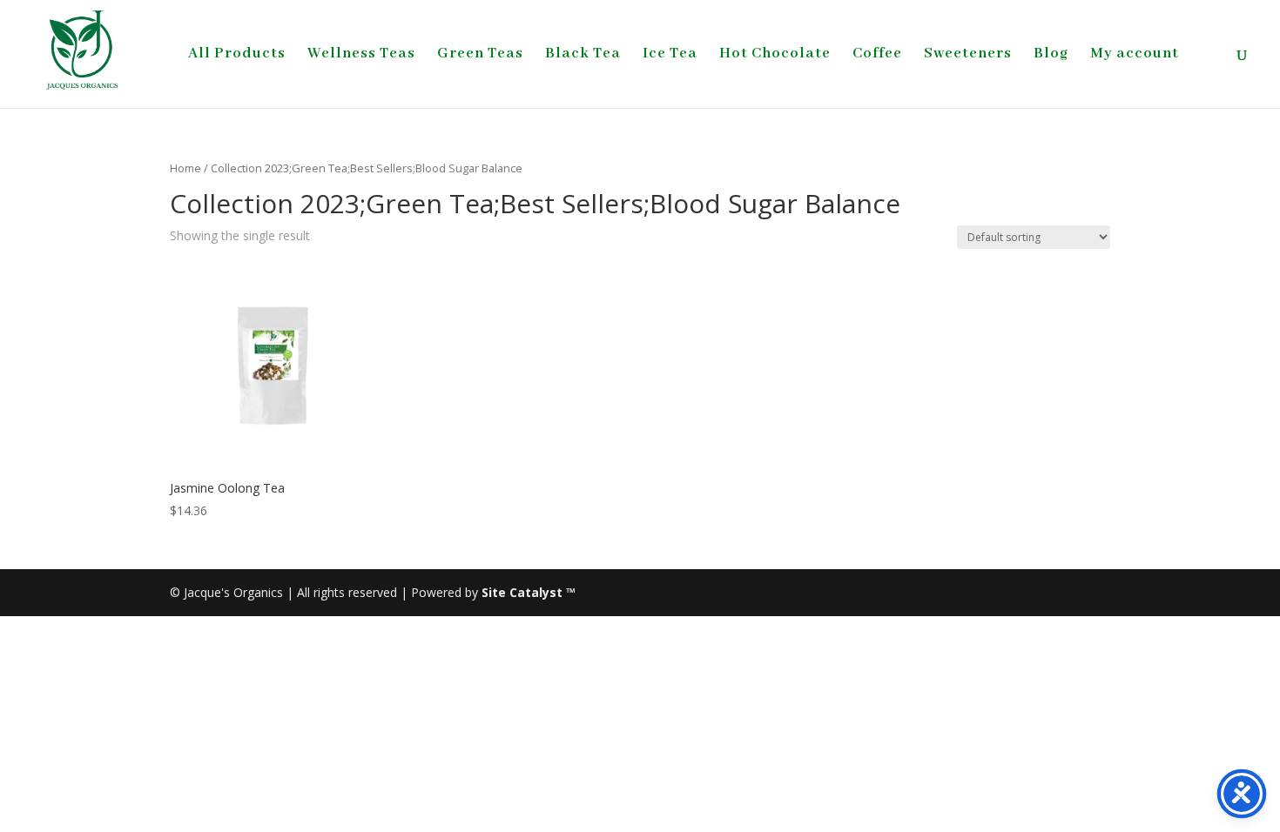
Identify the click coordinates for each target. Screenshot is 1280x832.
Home (185, 168)
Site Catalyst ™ (529, 592)
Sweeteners (968, 55)
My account (1134, 55)
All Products (237, 55)
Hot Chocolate (775, 55)
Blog (1051, 55)
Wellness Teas (361, 55)
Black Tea (583, 55)
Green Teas (480, 55)
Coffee (877, 55)
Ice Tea (670, 55)
